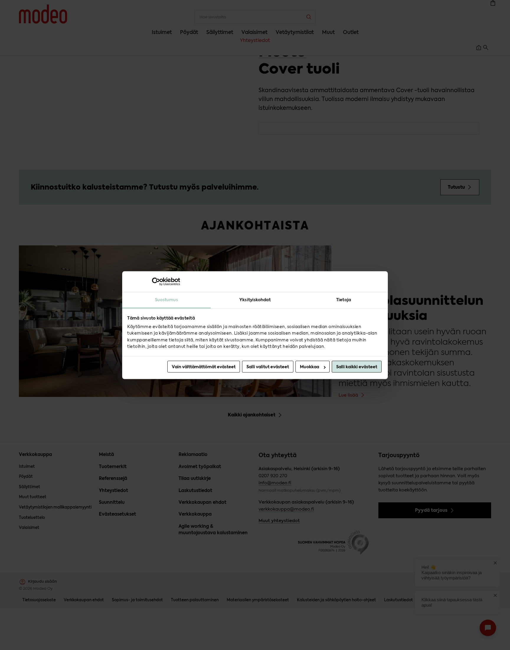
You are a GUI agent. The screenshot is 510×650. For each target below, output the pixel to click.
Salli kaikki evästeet (356, 367)
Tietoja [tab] (343, 300)
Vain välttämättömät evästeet (204, 367)
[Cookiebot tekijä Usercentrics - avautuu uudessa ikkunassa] (154, 281)
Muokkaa (309, 367)
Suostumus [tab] (166, 300)
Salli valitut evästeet (267, 367)
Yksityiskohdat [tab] (254, 300)
